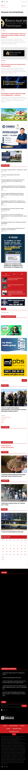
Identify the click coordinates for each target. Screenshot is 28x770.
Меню (25, 6)
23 (25, 551)
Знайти (24, 380)
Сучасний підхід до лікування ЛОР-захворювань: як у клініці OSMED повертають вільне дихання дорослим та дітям (13, 202)
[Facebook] (2, 2)
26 (10, 554)
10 (2, 548)
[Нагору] (14, 734)
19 (10, 551)
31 (2, 557)
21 (17, 551)
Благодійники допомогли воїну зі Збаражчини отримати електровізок (13, 223)
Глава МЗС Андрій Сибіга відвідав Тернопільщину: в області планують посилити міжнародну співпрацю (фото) (12, 195)
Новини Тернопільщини (7, 447)
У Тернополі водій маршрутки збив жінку (10, 174)
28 (17, 554)
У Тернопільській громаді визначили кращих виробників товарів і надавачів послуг (13, 475)
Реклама (8, 728)
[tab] (6, 274)
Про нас (5, 725)
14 (17, 548)
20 (14, 551)
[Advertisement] (14, 589)
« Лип (2, 559)
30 (25, 554)
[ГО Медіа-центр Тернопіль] (14, 717)
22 (21, 551)
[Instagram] (5, 2)
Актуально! (3, 60)
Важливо (3, 89)
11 (6, 548)
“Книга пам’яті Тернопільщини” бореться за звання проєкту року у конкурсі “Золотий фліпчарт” (13, 35)
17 (2, 551)
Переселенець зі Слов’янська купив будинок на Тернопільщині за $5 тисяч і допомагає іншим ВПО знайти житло (14, 216)
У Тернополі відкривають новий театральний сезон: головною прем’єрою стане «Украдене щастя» (13, 180)
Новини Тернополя (6, 445)
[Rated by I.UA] (14, 710)
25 (6, 554)
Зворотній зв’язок (13, 725)
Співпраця (22, 725)
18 (6, 551)
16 (25, 548)
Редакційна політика (14, 731)
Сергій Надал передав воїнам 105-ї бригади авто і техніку (14, 169)
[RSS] (7, 2)
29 (21, 554)
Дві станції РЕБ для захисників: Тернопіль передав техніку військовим (12, 209)
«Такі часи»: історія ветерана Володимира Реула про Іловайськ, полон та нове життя (13, 229)
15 (21, 548)
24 (3, 554)
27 (14, 554)
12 (10, 548)
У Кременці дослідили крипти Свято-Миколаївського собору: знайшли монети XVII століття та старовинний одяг (13, 187)
